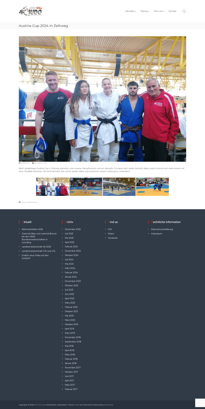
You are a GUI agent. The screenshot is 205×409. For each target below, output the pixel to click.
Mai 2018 (69, 346)
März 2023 (70, 303)
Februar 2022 (71, 307)
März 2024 (70, 268)
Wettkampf (32, 202)
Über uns (158, 11)
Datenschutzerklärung (162, 229)
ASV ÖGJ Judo (40, 405)
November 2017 (73, 367)
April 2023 (69, 298)
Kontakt (172, 11)
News (24, 202)
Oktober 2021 (71, 311)
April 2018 (69, 350)
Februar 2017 (71, 389)
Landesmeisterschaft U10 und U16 (38, 251)
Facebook (113, 238)
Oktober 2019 (71, 324)
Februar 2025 (71, 246)
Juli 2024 (69, 259)
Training (144, 11)
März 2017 (70, 385)
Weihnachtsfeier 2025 (32, 229)
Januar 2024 (71, 277)
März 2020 (70, 320)
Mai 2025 (69, 238)
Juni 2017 (69, 376)
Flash (77, 405)
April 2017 (69, 380)
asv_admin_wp (40, 163)
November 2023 (73, 281)
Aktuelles (129, 11)
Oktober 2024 (71, 255)
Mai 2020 (69, 315)
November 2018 (73, 337)
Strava (111, 233)
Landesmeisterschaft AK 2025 (36, 246)
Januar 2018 (71, 363)
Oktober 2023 (71, 285)
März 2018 (70, 354)
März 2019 (70, 333)
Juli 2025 (69, 233)
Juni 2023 (69, 294)
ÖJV (110, 229)
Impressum (156, 233)
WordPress (108, 405)
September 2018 (73, 341)
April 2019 (69, 328)
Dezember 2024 (73, 251)
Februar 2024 (71, 272)
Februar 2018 (71, 359)
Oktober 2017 (71, 372)
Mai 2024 (69, 264)
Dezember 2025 (73, 229)
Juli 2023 (69, 290)
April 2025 (69, 242)
